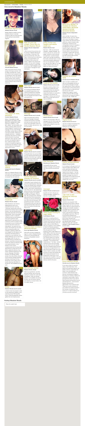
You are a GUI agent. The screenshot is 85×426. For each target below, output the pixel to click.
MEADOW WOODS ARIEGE (11, 166)
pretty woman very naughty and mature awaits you (50, 44)
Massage (27, 113)
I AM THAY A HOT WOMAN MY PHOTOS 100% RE (69, 196)
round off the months (50, 83)
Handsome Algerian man (13, 28)
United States (15, 4)
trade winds (28, 150)
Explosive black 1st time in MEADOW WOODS (33, 227)
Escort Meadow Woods (70, 261)
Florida (21, 4)
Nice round (27, 85)
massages (46, 189)
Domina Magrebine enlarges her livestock (31, 177)
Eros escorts (7, 4)
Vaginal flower (67, 120)
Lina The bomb (48, 161)
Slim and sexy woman (31, 268)
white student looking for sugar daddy (51, 213)
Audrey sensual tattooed (70, 162)
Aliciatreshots (48, 116)
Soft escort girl (10, 65)
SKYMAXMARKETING (10, 2)
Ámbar (7, 287)
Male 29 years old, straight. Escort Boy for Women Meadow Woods (32, 44)
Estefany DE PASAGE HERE (69, 77)
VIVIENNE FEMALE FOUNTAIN (11, 199)
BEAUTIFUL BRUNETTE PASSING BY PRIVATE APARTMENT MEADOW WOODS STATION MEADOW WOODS (70, 27)
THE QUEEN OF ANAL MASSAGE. (12, 114)
